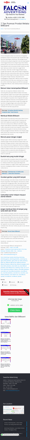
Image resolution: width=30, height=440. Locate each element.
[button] (15, 9)
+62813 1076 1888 (14, 247)
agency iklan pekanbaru (6, 260)
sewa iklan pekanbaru (8, 273)
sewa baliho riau (4, 271)
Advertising (21, 257)
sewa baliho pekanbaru (23, 269)
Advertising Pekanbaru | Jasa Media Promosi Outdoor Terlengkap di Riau (14, 428)
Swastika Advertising (14, 257)
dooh (27, 264)
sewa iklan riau (16, 273)
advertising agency (5, 259)
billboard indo (13, 262)
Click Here (15, 310)
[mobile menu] (28, 3)
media (21, 267)
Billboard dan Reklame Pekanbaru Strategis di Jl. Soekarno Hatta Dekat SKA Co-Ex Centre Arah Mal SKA (6, 365)
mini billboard (8, 276)
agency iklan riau (15, 260)
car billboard (14, 276)
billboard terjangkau (21, 264)
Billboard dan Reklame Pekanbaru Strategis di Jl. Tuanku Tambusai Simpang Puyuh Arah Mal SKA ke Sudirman (6, 340)
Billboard (8, 262)
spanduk (2, 276)
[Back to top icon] (28, 438)
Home (2, 28)
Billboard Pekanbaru (5, 264)
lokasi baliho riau (15, 266)
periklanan (11, 269)
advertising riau (23, 259)
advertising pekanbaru (15, 259)
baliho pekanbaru (24, 260)
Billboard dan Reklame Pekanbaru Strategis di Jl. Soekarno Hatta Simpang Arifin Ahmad (6, 353)
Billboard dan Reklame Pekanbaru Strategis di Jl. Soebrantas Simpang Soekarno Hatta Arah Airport (6, 327)
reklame (16, 269)
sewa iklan (22, 273)
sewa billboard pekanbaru (14, 271)
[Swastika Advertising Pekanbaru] (15, 2)
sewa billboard (22, 274)
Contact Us (23, 19)
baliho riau (3, 262)
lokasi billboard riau (10, 267)
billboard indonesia (21, 262)
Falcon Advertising (5, 257)
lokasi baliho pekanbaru (6, 266)
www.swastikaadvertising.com (10, 254)
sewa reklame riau (14, 274)
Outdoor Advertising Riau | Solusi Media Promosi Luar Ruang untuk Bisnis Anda (13, 423)
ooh (24, 267)
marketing (17, 267)
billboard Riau (13, 264)
